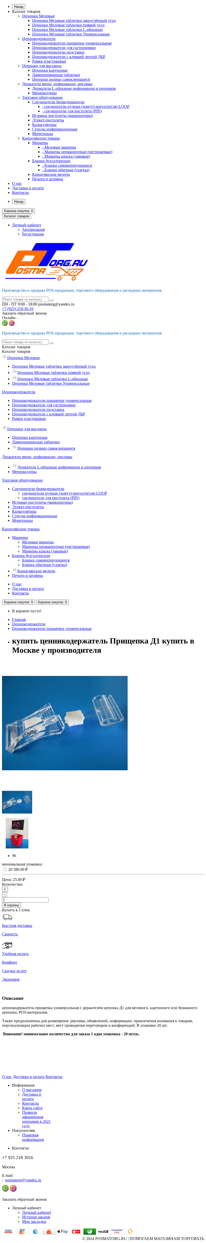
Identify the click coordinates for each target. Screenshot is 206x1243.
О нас (17, 183)
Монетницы (42, 134)
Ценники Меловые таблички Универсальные (71, 34)
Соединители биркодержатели (58, 102)
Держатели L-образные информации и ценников (74, 88)
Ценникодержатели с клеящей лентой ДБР (68, 57)
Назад (18, 7)
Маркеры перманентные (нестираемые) (56, 546)
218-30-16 (17, 309)
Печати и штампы (47, 179)
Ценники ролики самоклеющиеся (61, 79)
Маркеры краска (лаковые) (45, 551)
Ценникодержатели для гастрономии (64, 48)
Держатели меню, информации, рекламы (57, 84)
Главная (19, 619)
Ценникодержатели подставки (58, 52)
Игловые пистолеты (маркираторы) (62, 115)
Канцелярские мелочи (51, 174)
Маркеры (40, 143)
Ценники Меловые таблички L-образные (67, 29)
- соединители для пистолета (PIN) (72, 111)
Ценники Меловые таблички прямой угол (68, 25)
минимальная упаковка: (22, 864)
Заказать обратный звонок (24, 313)
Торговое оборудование (42, 97)
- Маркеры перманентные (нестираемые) (77, 152)
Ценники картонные (50, 70)
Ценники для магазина (41, 66)
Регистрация (33, 234)
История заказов (36, 1217)
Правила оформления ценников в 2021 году (36, 1119)
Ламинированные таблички (56, 75)
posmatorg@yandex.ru (23, 1180)
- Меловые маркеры (59, 147)
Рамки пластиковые (49, 61)
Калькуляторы (44, 124)
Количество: (12, 884)
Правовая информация (33, 1137)
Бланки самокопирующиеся (46, 560)
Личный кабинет (36, 1212)
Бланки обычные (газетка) (44, 565)
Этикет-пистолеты (48, 120)
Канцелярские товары (41, 138)
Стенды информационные (54, 129)
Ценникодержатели (39, 38)
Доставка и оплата (28, 188)
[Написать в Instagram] (12, 324)
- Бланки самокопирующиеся (67, 165)
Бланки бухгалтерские (51, 161)
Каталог (16, 351)
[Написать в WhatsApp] (5, 324)
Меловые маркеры (38, 542)
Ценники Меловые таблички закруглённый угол (74, 20)
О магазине (32, 1090)
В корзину (11, 905)
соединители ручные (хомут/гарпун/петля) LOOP (64, 493)
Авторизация (33, 229)
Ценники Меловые (38, 16)
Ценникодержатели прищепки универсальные (72, 43)
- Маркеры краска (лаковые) (66, 156)
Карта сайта (32, 1108)
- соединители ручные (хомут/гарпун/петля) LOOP (85, 106)
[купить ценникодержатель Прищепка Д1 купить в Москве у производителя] (65, 785)
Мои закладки (34, 1221)
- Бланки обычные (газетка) (65, 170)
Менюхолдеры (44, 93)
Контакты (20, 192)
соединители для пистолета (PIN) (50, 498)
